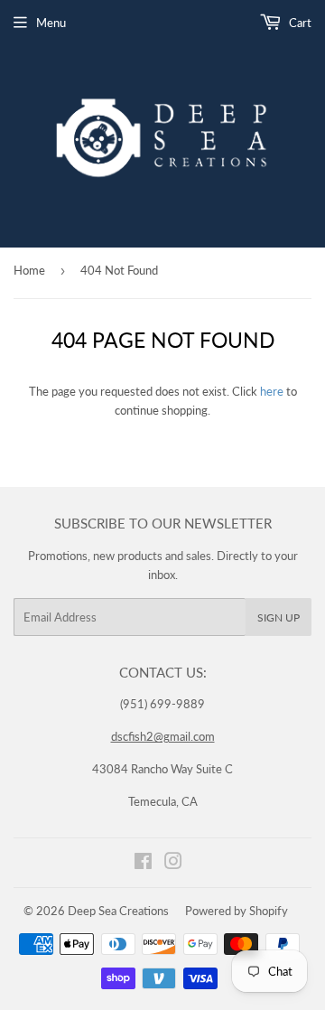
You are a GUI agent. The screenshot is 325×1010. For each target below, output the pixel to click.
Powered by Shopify (236, 910)
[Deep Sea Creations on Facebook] (143, 863)
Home (29, 270)
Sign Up (278, 617)
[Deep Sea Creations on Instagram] (173, 863)
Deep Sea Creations (118, 910)
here (271, 391)
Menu (51, 22)
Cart (298, 22)
